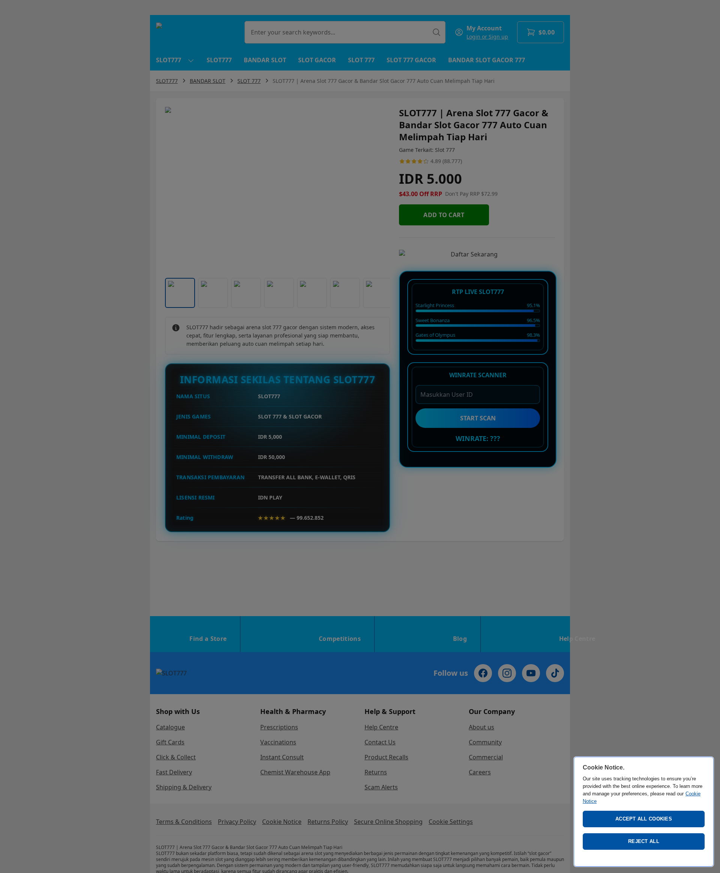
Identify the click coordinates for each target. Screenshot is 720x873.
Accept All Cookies (643, 819)
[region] (643, 811)
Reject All (643, 841)
